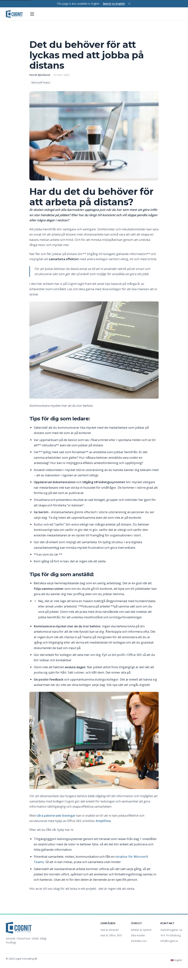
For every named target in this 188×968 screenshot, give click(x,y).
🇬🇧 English (176, 960)
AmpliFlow (103, 821)
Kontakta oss (139, 941)
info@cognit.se (169, 941)
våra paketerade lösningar (56, 815)
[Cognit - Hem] (14, 14)
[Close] (129, 3)
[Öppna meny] (32, 14)
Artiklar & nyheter (141, 930)
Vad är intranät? (109, 930)
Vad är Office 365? (111, 935)
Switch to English (114, 3)
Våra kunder (138, 935)
